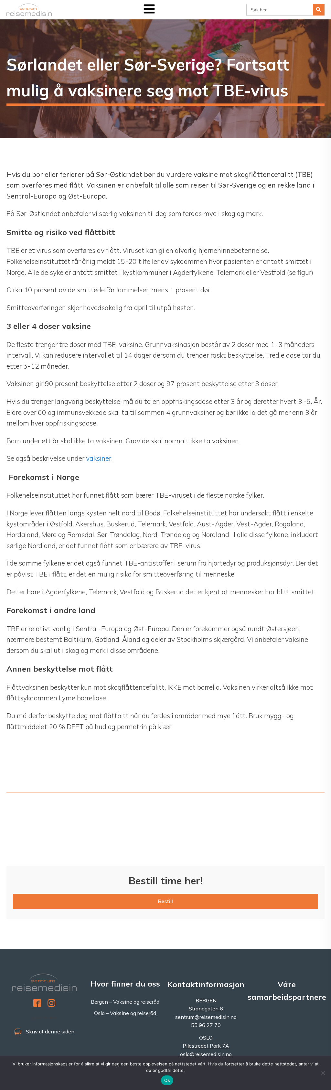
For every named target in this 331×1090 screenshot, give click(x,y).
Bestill (165, 901)
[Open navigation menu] (149, 9)
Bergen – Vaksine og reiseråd (125, 1001)
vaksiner (98, 458)
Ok (167, 1080)
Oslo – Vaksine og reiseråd (125, 1013)
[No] (323, 1073)
